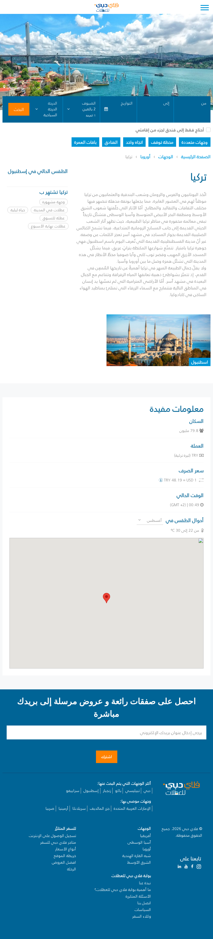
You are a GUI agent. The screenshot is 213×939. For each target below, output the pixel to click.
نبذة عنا (145, 883)
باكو (118, 791)
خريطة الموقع (65, 856)
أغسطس (154, 520)
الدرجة (52, 103)
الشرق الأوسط (139, 862)
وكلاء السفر (141, 916)
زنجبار (107, 791)
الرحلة (71, 869)
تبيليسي (132, 791)
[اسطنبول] (158, 339)
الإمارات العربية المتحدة (132, 808)
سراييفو (72, 791)
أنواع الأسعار (65, 849)
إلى (166, 103)
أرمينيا (63, 808)
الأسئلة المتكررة (138, 896)
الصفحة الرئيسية (196, 156)
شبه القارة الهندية (136, 856)
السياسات (143, 910)
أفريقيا (145, 836)
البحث (19, 109)
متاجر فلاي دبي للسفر (58, 842)
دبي (147, 791)
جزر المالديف (100, 808)
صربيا (49, 808)
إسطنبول (91, 791)
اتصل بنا (144, 903)
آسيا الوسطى (139, 842)
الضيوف (88, 103)
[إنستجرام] (199, 867)
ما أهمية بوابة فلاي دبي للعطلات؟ (123, 890)
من (203, 103)
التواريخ (127, 103)
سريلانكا (79, 808)
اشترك (106, 757)
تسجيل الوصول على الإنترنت (52, 836)
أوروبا (145, 156)
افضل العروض (64, 862)
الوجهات (165, 156)
